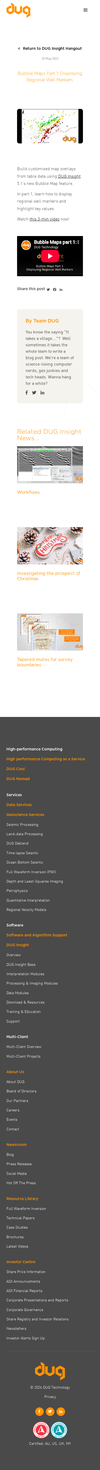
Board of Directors (21, 1090)
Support (13, 1021)
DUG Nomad (18, 779)
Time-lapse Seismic (22, 852)
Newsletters (16, 1328)
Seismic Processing (22, 824)
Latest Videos (17, 1246)
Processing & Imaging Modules (32, 983)
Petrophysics (17, 890)
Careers (12, 1109)
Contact (12, 1128)
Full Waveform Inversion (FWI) (31, 871)
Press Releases (19, 1163)
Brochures (15, 1236)
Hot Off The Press (21, 1182)
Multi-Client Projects (23, 1056)
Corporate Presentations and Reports (37, 1299)
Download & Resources (25, 1002)
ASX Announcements (23, 1281)
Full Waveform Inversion (26, 1208)
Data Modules (17, 992)
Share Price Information (26, 1271)
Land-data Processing (24, 833)
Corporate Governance (24, 1309)
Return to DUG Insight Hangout (52, 48)
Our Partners (17, 1100)
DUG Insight (69, 176)
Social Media (16, 1173)
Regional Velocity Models (26, 909)
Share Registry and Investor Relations (37, 1318)
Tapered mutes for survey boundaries (45, 662)
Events (11, 1119)
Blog (10, 1154)
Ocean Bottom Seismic (24, 862)
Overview (13, 954)
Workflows (28, 492)
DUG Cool (15, 769)
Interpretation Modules (25, 973)
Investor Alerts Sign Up (25, 1337)
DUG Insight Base (20, 964)
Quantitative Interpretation (28, 900)
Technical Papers (20, 1217)
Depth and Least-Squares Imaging (34, 881)
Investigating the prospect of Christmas (48, 576)
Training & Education (23, 1011)
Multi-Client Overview (23, 1046)
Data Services (19, 805)
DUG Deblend (17, 843)
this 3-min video (44, 218)
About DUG (15, 1081)
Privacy (50, 1396)
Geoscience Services (25, 814)
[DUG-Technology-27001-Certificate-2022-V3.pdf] (59, 1430)
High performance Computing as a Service (45, 759)
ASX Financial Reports (24, 1290)
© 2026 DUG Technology (50, 1387)
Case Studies (17, 1227)
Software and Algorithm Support (36, 935)
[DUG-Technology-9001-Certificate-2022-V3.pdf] (41, 1430)
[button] (86, 10)
